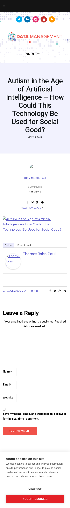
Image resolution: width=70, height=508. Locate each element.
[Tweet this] (32, 202)
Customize (35, 488)
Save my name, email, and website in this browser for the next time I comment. (34, 416)
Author (8, 245)
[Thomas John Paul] (13, 261)
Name (7, 371)
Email (7, 384)
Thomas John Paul (35, 178)
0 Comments (35, 186)
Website (8, 397)
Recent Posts (24, 245)
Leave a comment (17, 291)
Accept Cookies (35, 499)
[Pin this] (42, 202)
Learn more (45, 476)
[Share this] (27, 202)
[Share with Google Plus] (37, 202)
